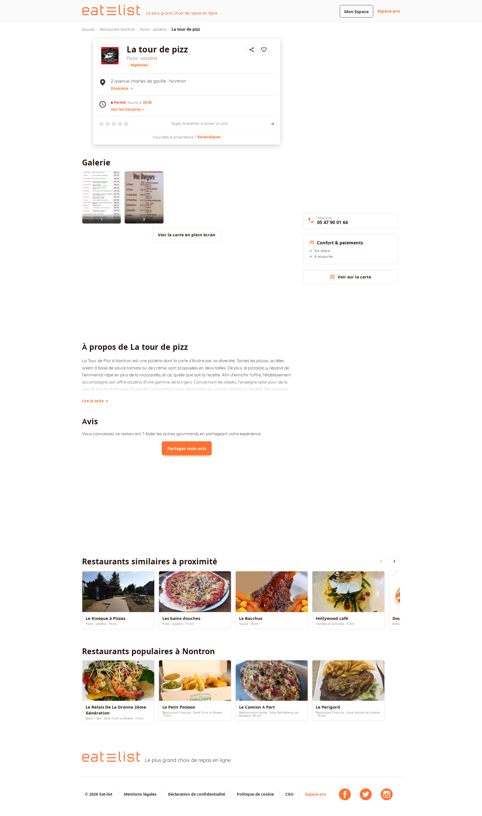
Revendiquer (209, 137)
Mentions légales (140, 794)
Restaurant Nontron (117, 29)
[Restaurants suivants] (394, 561)
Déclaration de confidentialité (196, 794)
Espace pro (388, 11)
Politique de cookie (255, 794)
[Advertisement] (186, 292)
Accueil (88, 29)
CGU (289, 794)
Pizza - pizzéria (153, 29)
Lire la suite (95, 401)
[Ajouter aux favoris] (264, 50)
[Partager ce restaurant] (252, 50)
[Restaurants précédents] (381, 561)
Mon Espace (356, 11)
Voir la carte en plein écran (186, 234)
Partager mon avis (186, 448)
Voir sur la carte (354, 277)
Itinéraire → (122, 88)
